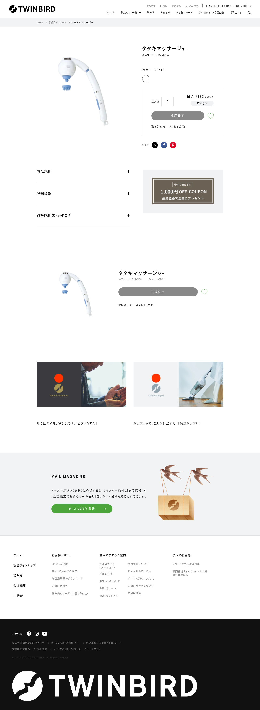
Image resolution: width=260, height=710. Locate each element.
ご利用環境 (134, 593)
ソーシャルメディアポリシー (65, 643)
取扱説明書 (158, 126)
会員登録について (138, 564)
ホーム (40, 22)
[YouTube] (45, 634)
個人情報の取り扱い (139, 571)
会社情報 (151, 6)
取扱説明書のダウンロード (67, 578)
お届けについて (108, 588)
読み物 (151, 13)
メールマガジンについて (141, 578)
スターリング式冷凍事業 (186, 564)
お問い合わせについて (141, 586)
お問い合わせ (59, 586)
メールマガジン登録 (82, 508)
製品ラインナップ (57, 22)
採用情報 (176, 6)
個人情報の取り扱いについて (28, 643)
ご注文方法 (106, 574)
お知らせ (165, 13)
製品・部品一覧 (129, 12)
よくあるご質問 (178, 126)
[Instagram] (37, 634)
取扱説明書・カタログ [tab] (54, 215)
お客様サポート (184, 13)
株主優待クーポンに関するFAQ (70, 593)
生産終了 (178, 115)
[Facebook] (164, 145)
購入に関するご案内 (113, 555)
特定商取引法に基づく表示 (101, 643)
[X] (155, 145)
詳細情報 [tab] (44, 193)
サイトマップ (94, 649)
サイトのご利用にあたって (67, 649)
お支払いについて (110, 581)
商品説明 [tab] (44, 171)
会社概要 (19, 585)
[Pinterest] (173, 145)
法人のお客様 (192, 6)
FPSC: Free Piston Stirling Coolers (226, 5)
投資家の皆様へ (21, 649)
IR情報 (163, 6)
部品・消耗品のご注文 (64, 571)
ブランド (110, 13)
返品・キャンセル (109, 596)
